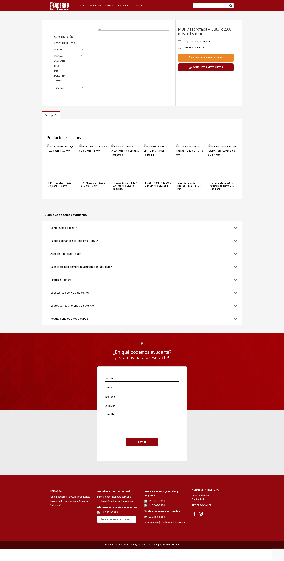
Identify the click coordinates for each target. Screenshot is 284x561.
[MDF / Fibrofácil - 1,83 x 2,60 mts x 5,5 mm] (61, 161)
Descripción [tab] (51, 115)
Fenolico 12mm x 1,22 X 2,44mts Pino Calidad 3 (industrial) (125, 185)
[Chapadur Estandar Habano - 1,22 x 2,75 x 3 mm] (190, 161)
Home (82, 5)
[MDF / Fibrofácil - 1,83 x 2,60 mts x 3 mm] (93, 161)
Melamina (59, 75)
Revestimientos (64, 43)
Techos (59, 87)
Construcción (63, 36)
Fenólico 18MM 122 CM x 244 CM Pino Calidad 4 (158, 184)
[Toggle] (81, 50)
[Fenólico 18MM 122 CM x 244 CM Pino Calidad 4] (158, 161)
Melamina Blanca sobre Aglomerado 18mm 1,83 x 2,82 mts (222, 185)
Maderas (60, 49)
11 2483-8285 (157, 516)
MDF (56, 70)
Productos (95, 5)
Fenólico (59, 66)
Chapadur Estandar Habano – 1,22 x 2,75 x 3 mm (190, 185)
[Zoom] (102, 91)
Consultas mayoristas (208, 67)
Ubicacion (123, 5)
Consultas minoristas (208, 57)
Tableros (59, 80)
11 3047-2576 (157, 505)
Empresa (109, 5)
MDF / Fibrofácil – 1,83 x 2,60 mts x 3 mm (93, 184)
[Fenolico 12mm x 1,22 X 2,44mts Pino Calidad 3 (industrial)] (126, 161)
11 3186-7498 (157, 501)
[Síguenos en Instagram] (201, 514)
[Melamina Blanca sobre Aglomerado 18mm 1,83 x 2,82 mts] (222, 161)
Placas (58, 55)
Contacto (138, 5)
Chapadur (59, 61)
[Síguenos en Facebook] (194, 514)
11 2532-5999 (109, 512)
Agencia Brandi (170, 544)
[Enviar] (230, 6)
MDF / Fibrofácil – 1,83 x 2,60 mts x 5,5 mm (60, 184)
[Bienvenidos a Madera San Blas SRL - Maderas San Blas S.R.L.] (62, 6)
